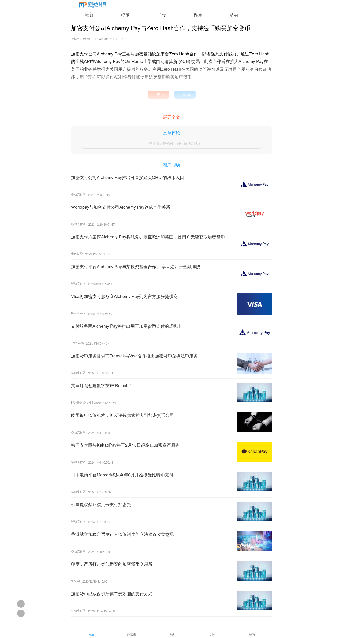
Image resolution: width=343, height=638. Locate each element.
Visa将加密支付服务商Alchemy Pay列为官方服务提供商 (124, 296)
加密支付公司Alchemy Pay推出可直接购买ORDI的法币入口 (127, 177)
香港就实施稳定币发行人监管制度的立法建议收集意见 (122, 534)
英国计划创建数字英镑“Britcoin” (101, 385)
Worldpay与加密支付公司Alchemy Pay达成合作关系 (120, 207)
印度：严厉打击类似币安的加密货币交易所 (111, 564)
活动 (234, 14)
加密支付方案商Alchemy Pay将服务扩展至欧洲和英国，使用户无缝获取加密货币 (148, 237)
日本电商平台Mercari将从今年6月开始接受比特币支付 (122, 475)
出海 (161, 14)
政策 (125, 14)
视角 (197, 14)
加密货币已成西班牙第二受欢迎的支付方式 (111, 594)
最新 (89, 14)
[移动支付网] (92, 6)
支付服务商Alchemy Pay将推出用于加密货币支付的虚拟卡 (126, 326)
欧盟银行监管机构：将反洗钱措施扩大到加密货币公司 (122, 415)
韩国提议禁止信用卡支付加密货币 (103, 504)
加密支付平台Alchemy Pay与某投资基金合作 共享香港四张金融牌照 (135, 266)
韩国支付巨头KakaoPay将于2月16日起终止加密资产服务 (125, 445)
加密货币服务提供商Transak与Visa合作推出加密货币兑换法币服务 (134, 356)
